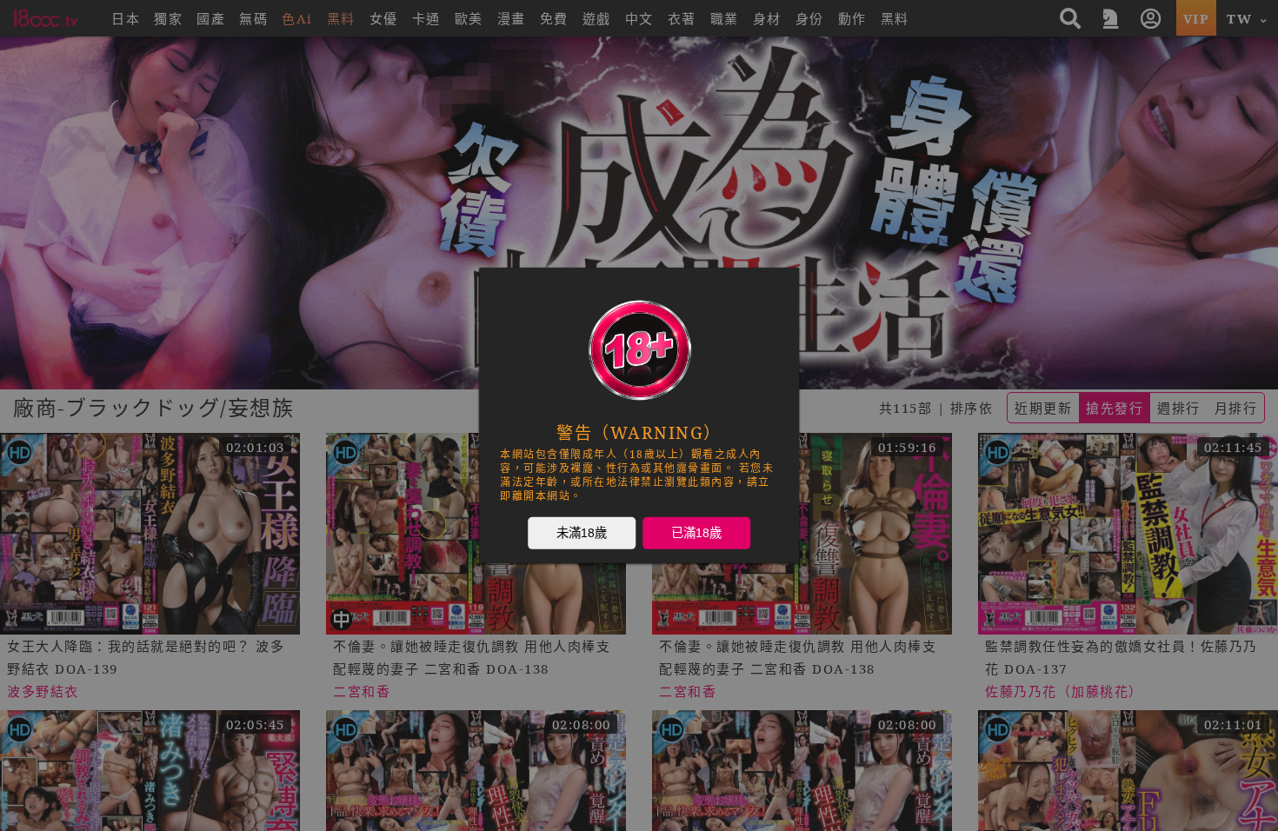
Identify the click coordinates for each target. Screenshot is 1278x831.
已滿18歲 (696, 533)
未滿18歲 (581, 533)
